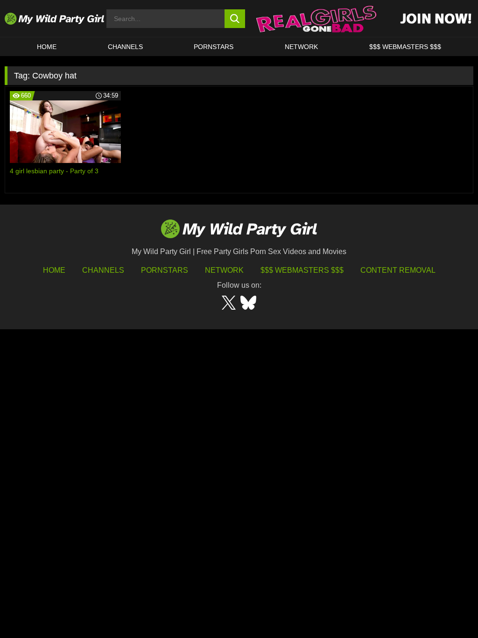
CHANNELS (125, 46)
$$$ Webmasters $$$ (302, 270)
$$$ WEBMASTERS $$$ (405, 46)
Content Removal (398, 270)
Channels (103, 270)
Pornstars (213, 46)
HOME (46, 46)
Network (301, 46)
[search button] (235, 18)
